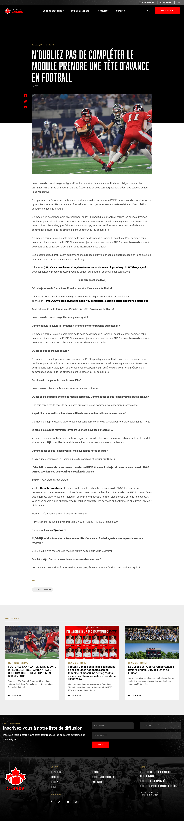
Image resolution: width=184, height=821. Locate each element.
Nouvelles (120, 10)
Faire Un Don (167, 11)
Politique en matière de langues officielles (158, 785)
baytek (155, 795)
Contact (54, 786)
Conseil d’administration (103, 777)
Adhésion (54, 781)
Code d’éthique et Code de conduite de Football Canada (156, 773)
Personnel (55, 777)
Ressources (103, 10)
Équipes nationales (52, 10)
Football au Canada (79, 10)
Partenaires (97, 781)
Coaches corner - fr (42, 589)
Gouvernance (56, 772)
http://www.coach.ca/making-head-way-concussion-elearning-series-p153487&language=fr (96, 267)
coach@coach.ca (56, 530)
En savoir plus (14, 695)
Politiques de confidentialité (152, 780)
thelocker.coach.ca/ (51, 488)
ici (42, 267)
